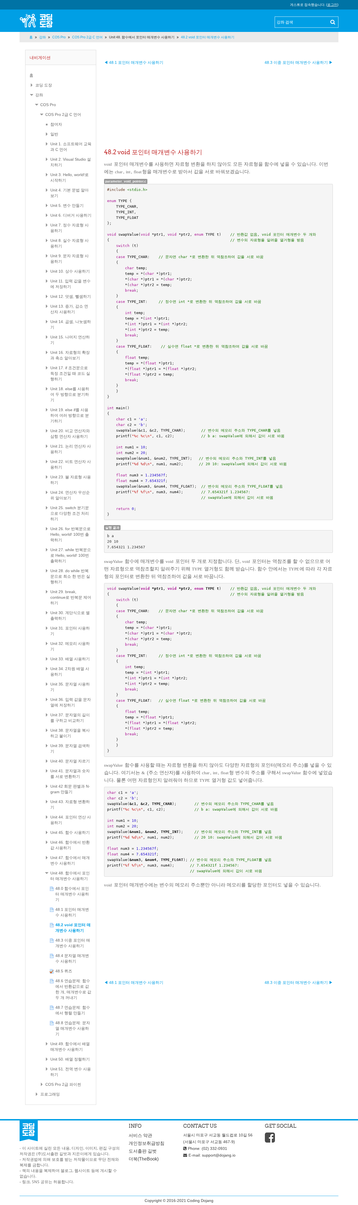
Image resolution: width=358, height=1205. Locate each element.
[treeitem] (60, 75)
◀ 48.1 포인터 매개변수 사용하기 (133, 62)
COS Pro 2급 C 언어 (63, 114)
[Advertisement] (218, 104)
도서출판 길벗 (143, 1151)
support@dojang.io (218, 1155)
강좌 (39, 95)
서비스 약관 (140, 1135)
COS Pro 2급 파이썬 (63, 1084)
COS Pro (48, 104)
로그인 (332, 5)
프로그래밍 (50, 1094)
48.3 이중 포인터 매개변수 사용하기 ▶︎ (299, 62)
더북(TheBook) (144, 1159)
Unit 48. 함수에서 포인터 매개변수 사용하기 (142, 37)
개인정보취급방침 (146, 1143)
